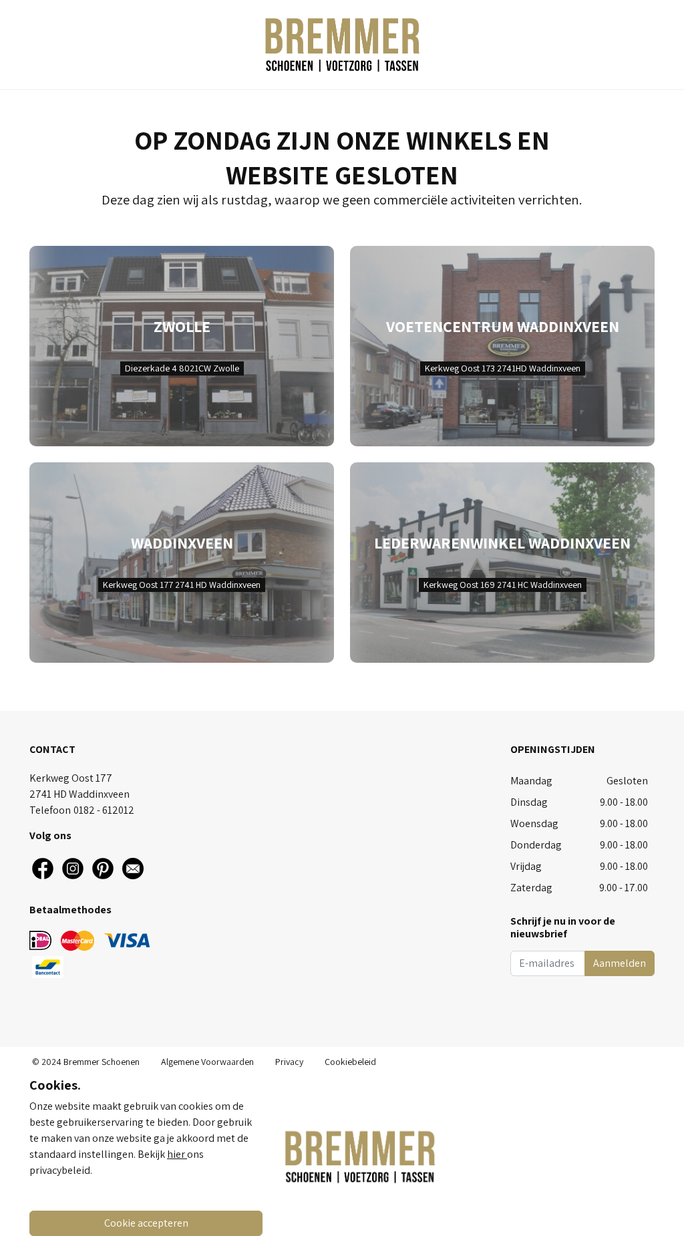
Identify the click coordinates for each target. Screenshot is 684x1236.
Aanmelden (619, 963)
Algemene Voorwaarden (207, 1062)
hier (177, 1154)
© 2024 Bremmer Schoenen (86, 1062)
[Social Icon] (42, 868)
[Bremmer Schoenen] (342, 44)
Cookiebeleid (350, 1062)
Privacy (289, 1062)
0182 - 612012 (103, 810)
